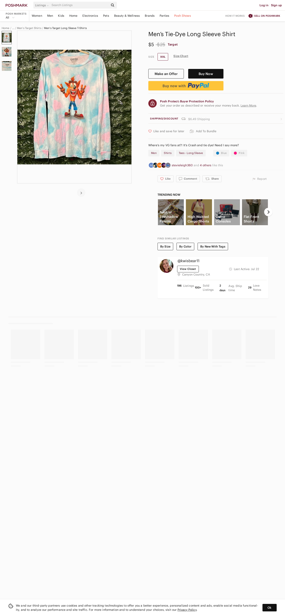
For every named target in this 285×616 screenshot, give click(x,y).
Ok (269, 608)
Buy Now (206, 74)
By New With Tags (212, 246)
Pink (242, 153)
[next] (81, 192)
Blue (224, 153)
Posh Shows (182, 16)
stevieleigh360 (183, 165)
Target (173, 44)
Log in (264, 5)
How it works (235, 15)
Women (37, 16)
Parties (164, 16)
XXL (162, 56)
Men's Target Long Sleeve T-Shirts (65, 28)
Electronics (90, 16)
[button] (42, 5)
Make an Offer (166, 74)
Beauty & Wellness (127, 16)
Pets (106, 16)
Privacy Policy (187, 610)
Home (73, 16)
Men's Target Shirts (29, 28)
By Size (165, 246)
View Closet (188, 269)
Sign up (276, 5)
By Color (185, 246)
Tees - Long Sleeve (191, 153)
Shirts (168, 153)
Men (50, 16)
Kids (61, 16)
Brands (150, 16)
